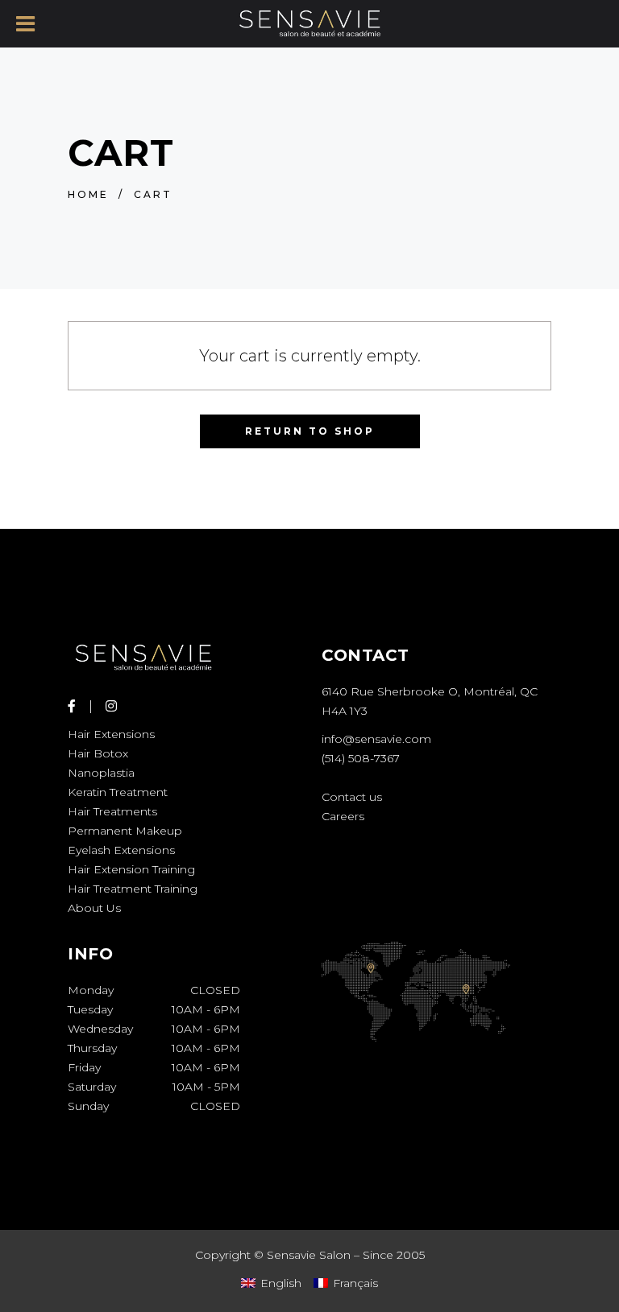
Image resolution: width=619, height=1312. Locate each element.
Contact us (352, 797)
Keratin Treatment (118, 792)
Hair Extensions (111, 734)
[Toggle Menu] (25, 23)
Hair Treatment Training (132, 888)
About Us (94, 908)
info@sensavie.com (376, 739)
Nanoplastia (101, 772)
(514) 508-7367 (361, 758)
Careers (343, 816)
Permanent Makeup (125, 830)
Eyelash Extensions (121, 850)
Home (88, 194)
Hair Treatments (112, 811)
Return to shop (310, 431)
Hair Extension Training (131, 869)
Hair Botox (98, 753)
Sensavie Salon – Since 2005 (346, 1255)
